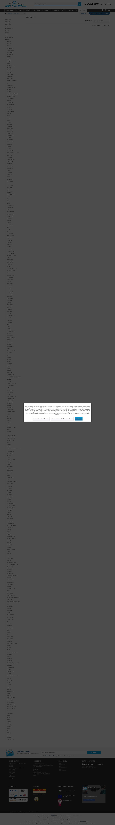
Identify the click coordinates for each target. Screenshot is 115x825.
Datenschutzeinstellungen (41, 418)
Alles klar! (78, 418)
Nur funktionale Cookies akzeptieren (62, 418)
